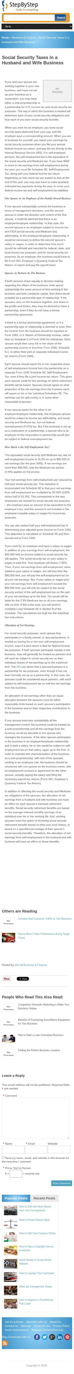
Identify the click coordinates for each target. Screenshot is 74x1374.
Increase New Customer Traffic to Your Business (45, 918)
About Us (55, 1321)
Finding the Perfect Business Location (39, 1050)
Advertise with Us (36, 1321)
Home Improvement (17, 1329)
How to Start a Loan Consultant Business (40, 1035)
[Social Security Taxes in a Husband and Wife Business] (57, 91)
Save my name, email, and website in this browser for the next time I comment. (35, 1159)
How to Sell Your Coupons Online (37, 1233)
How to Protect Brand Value (34, 1219)
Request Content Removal (47, 1329)
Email (31, 1144)
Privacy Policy (61, 1325)
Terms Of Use (42, 1325)
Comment (11, 1096)
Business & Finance (24, 37)
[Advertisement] (38, 71)
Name (8, 1144)
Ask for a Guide (14, 1321)
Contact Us (11, 1325)
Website (52, 1143)
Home (5, 37)
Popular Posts (16, 1198)
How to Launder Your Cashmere (36, 1273)
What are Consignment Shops (35, 1286)
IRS (19, 666)
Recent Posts (44, 1198)
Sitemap (26, 1325)
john (17, 964)
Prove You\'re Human (18, 1168)
